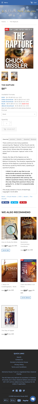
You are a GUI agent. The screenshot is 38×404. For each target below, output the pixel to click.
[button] (33, 399)
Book (3, 104)
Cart (34, 2)
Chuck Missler (11, 196)
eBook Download (8, 106)
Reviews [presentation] (33, 139)
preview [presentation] (12, 139)
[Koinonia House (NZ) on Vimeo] (24, 391)
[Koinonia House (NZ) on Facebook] (17, 391)
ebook (26, 196)
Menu (6, 2)
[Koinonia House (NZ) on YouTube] (20, 391)
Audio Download (7, 101)
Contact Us (19, 359)
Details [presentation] (19, 139)
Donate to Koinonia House (19, 362)
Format (4, 110)
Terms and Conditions (19, 367)
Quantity (5, 119)
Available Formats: (8, 94)
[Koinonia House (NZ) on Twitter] (13, 391)
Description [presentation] (6, 139)
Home (4, 21)
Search (19, 357)
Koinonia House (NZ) (21, 396)
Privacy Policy (19, 364)
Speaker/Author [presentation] (26, 139)
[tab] (5, 139)
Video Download (7, 99)
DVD (3, 97)
